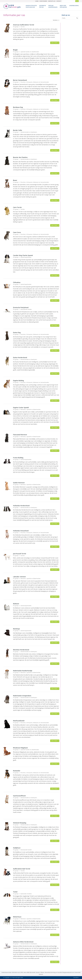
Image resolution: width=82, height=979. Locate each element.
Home (36, 1)
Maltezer (16, 604)
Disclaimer (76, 977)
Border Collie (17, 130)
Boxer (15, 180)
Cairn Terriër (17, 207)
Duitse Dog (17, 332)
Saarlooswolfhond (19, 796)
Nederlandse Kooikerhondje (22, 671)
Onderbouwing (74, 5)
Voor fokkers (43, 1)
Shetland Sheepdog (19, 823)
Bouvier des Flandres (20, 157)
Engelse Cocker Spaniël (21, 407)
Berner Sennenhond (20, 80)
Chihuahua (16, 282)
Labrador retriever (19, 577)
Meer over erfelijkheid (63, 6)
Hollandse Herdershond (21, 506)
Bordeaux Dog (18, 107)
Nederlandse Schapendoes (22, 696)
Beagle (15, 50)
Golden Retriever (19, 483)
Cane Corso (17, 232)
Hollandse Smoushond (21, 531)
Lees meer (54, 43)
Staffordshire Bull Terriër (21, 869)
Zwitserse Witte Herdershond (23, 942)
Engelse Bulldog (18, 380)
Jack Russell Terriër (19, 554)
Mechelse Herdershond (21, 650)
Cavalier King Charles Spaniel (23, 255)
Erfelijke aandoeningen (52, 6)
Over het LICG (51, 1)
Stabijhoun (16, 848)
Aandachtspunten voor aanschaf (31, 6)
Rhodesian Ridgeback (20, 748)
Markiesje (16, 629)
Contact (58, 1)
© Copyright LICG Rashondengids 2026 (13, 977)
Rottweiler (16, 771)
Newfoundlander (19, 721)
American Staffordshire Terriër (23, 25)
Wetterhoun (17, 917)
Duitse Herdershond (20, 357)
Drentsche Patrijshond (20, 307)
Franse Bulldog (18, 458)
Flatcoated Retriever (20, 435)
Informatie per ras (42, 6)
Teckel (15, 892)
